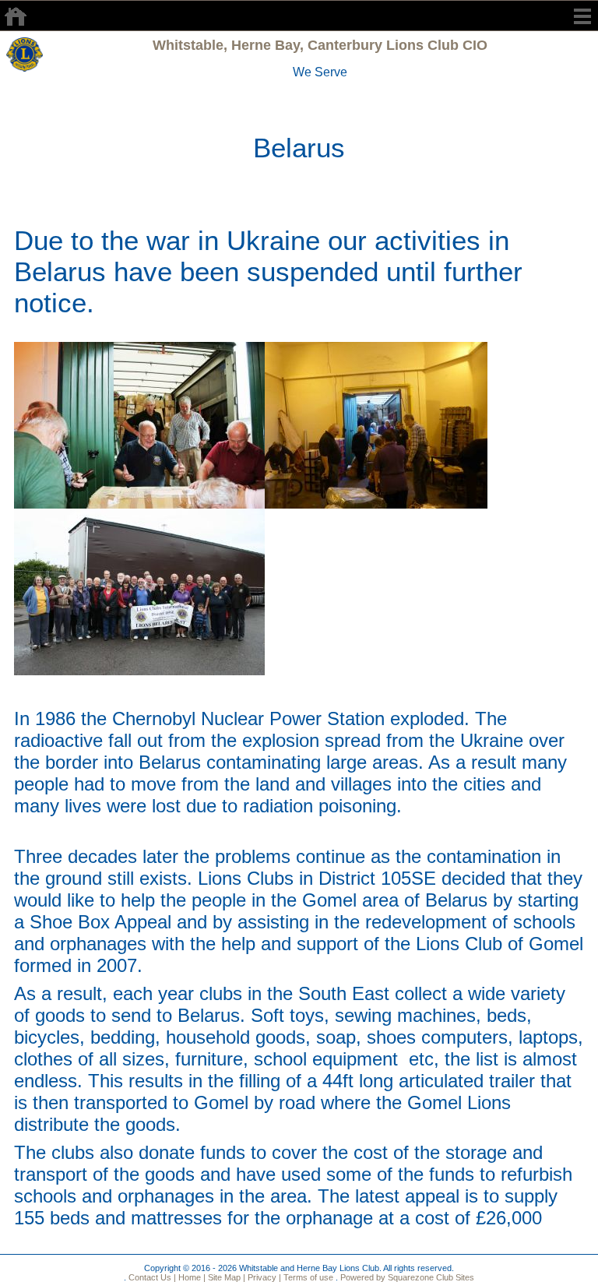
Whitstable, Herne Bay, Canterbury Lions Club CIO (320, 45)
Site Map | (225, 1277)
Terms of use (307, 1277)
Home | (191, 1277)
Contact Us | (151, 1277)
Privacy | (263, 1277)
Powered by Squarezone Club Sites (407, 1277)
